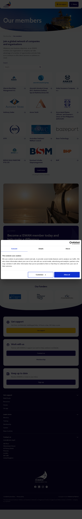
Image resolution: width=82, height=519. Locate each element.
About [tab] (68, 249)
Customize (39, 274)
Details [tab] (41, 249)
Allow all (67, 274)
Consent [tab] (14, 249)
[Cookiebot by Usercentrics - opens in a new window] (71, 242)
